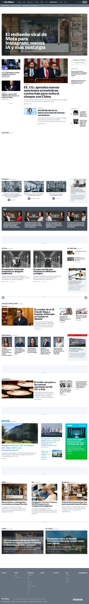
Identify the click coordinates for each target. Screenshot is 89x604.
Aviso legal (30, 601)
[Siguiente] (85, 297)
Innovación (29, 584)
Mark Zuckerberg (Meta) (15, 5)
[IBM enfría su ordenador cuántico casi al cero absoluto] (57, 453)
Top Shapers (29, 575)
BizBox (16, 575)
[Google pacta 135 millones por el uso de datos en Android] (20, 433)
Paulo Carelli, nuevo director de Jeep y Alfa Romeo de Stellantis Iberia (20, 351)
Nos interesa (18, 601)
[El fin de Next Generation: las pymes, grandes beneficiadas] (74, 492)
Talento (28, 588)
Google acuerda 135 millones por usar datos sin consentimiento (17, 447)
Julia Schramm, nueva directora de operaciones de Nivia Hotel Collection (58, 351)
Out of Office (56, 572)
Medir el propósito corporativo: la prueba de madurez (34, 194)
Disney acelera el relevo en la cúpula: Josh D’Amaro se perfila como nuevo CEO (83, 123)
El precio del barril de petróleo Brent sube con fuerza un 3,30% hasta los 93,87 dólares (81, 384)
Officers (16, 572)
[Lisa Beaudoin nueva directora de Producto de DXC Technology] (33, 342)
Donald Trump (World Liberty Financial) (30, 5)
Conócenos (13, 601)
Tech (28, 590)
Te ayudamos (24, 601)
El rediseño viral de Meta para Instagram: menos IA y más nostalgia (26, 41)
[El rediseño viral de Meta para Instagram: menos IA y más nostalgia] (14, 492)
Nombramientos (18, 577)
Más (67, 572)
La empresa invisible (80, 251)
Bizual (28, 577)
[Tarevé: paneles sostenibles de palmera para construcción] (47, 259)
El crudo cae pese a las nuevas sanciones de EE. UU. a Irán (45, 385)
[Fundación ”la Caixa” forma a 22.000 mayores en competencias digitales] (44, 492)
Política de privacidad (38, 601)
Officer (84, 2)
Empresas (4, 92)
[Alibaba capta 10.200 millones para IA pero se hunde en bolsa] (11, 86)
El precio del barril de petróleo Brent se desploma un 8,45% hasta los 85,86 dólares (79, 73)
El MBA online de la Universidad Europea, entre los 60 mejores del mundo (78, 191)
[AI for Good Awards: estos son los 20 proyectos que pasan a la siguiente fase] (76, 433)
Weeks (67, 577)
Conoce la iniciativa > (81, 425)
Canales (67, 579)
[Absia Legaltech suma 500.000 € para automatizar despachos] (16, 259)
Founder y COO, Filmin (45, 165)
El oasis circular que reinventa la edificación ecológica (44, 271)
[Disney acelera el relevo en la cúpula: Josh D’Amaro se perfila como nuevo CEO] (75, 121)
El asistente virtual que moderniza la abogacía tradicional (13, 271)
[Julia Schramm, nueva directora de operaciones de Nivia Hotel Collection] (58, 342)
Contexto (27, 84)
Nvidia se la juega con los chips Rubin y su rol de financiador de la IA (78, 82)
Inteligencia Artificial (31, 586)
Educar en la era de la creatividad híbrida (56, 194)
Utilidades (68, 581)
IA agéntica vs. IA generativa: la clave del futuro (80, 259)
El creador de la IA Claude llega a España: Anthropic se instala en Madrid (44, 314)
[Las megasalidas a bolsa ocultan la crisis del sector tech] (11, 64)
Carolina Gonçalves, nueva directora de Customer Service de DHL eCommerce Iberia (7, 352)
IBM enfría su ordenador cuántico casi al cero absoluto (45, 454)
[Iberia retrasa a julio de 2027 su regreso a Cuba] (81, 311)
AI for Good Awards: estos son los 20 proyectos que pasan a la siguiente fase (75, 442)
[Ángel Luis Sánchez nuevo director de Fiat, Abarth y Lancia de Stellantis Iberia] (46, 342)
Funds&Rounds (5, 70)
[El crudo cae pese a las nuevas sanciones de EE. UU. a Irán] (17, 389)
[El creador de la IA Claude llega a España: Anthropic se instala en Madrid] (17, 317)
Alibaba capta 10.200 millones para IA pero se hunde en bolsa (10, 95)
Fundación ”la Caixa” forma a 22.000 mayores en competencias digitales (44, 504)
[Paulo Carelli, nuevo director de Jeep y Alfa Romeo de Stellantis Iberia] (20, 342)
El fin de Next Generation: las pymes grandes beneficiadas (74, 503)
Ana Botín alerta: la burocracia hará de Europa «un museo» (51, 112)
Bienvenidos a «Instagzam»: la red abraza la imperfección (14, 503)
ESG (28, 579)
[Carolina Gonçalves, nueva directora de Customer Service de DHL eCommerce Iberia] (7, 342)
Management (30, 572)
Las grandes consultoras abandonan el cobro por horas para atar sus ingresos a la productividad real (51, 442)
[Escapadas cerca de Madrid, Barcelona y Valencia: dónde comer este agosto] (66, 542)
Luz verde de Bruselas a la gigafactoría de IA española (65, 318)
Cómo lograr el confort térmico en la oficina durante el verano (75, 282)
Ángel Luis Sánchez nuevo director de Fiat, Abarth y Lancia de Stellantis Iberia (46, 351)
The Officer (5, 599)
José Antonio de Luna (44, 161)
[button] (2, 2)
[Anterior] (3, 297)
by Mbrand (45, 601)
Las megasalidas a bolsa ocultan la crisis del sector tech (10, 74)
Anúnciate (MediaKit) (6, 601)
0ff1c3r (40, 108)
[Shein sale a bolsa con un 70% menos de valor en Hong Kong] (66, 384)
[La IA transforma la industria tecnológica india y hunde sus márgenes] (51, 430)
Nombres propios (5, 5)
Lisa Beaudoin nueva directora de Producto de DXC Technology (32, 350)
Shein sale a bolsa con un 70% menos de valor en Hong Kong (65, 391)
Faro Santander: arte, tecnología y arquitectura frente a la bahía (76, 350)
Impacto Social (30, 581)
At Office (67, 575)
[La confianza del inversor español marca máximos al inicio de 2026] (75, 112)
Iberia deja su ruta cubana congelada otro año (81, 317)
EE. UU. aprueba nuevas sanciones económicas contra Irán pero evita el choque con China (41, 91)
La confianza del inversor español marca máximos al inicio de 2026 (83, 114)
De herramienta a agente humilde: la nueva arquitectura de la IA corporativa (12, 195)
